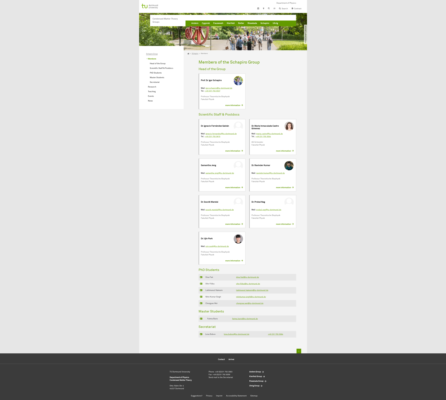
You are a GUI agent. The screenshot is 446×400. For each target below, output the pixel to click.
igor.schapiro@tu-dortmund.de (219, 88)
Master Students (157, 77)
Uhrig (275, 23)
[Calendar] (258, 8)
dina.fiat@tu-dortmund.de (247, 277)
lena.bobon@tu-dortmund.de (236, 334)
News (150, 101)
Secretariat (155, 82)
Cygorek (206, 23)
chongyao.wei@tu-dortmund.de (249, 303)
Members (152, 59)
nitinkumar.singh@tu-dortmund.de (251, 297)
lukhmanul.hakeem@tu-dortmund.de (252, 290)
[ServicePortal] (269, 8)
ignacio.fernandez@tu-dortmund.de (221, 134)
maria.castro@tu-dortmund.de (269, 134)
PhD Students (156, 73)
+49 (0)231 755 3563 (223, 372)
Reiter (241, 23)
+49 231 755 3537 (212, 91)
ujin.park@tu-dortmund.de (217, 246)
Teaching (152, 91)
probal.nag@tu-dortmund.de (268, 210)
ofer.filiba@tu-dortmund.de (248, 284)
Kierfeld (231, 23)
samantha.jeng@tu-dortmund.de (220, 173)
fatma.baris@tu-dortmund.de (245, 319)
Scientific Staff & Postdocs (161, 68)
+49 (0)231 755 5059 (221, 375)
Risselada (252, 23)
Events (151, 96)
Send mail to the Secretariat (221, 377)
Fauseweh (218, 23)
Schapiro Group (152, 54)
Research (152, 87)
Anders (194, 23)
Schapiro (264, 23)
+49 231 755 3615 (212, 136)
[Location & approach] (263, 8)
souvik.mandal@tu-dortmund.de (220, 210)
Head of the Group (158, 63)
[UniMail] (274, 8)
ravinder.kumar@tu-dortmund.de (270, 173)
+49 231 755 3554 (263, 136)
